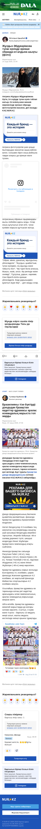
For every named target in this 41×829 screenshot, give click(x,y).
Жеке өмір (32, 20)
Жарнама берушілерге (20, 813)
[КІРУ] (37, 14)
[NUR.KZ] (20, 14)
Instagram (22, 379)
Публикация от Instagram (20, 214)
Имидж (13, 33)
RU (33, 14)
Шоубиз (5, 20)
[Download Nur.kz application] (20, 5)
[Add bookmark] (37, 356)
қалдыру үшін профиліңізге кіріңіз (19, 337)
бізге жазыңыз (29, 291)
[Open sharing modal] (26, 356)
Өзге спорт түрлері (16, 391)
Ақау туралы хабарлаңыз (20, 806)
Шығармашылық (20, 20)
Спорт (4, 391)
